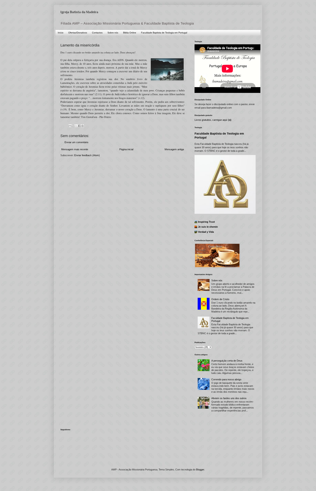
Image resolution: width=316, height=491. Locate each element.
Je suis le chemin (208, 226)
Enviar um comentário (76, 142)
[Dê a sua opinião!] (73, 125)
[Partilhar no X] (76, 125)
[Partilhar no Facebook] (79, 125)
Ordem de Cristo (220, 299)
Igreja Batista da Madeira (79, 12)
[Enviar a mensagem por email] (70, 125)
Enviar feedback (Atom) (87, 155)
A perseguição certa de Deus (226, 360)
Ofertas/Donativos (77, 32)
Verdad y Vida (206, 231)
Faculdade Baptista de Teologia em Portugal (164, 32)
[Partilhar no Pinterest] (82, 125)
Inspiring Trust (206, 221)
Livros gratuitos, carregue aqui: (213, 119)
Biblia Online (129, 32)
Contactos (97, 32)
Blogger (200, 469)
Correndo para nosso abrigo (226, 379)
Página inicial (126, 149)
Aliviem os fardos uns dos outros (229, 398)
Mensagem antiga (174, 149)
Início (60, 32)
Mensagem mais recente (74, 149)
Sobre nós (112, 32)
